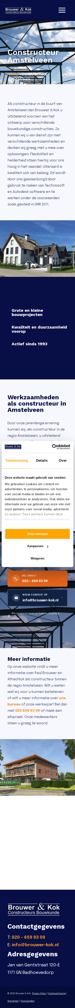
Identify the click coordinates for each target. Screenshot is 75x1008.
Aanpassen (35, 546)
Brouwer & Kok (23, 994)
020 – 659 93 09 (28, 937)
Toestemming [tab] (16, 461)
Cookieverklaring (56, 994)
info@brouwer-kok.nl (35, 945)
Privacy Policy (39, 994)
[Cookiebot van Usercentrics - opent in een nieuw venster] (53, 447)
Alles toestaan (37, 534)
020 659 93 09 (27, 711)
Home (13, 74)
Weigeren (37, 558)
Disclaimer (13, 1001)
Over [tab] (63, 461)
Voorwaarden (28, 1001)
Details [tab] (42, 461)
